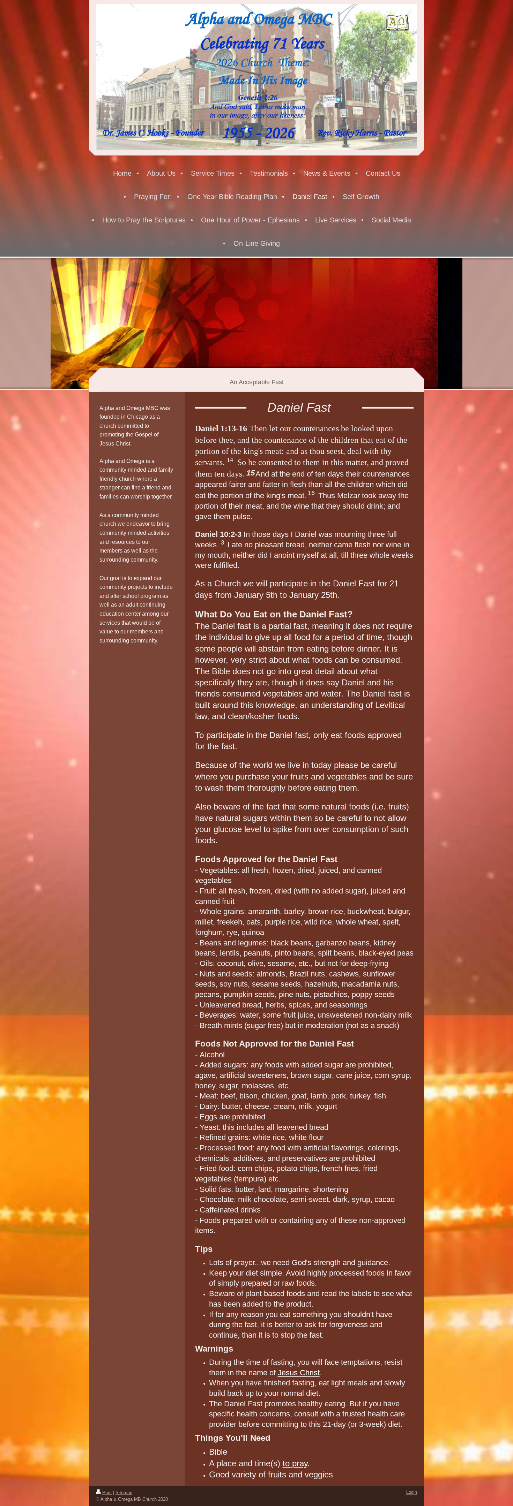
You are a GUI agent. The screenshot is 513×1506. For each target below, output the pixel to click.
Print (107, 1492)
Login (411, 1492)
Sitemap (124, 1492)
